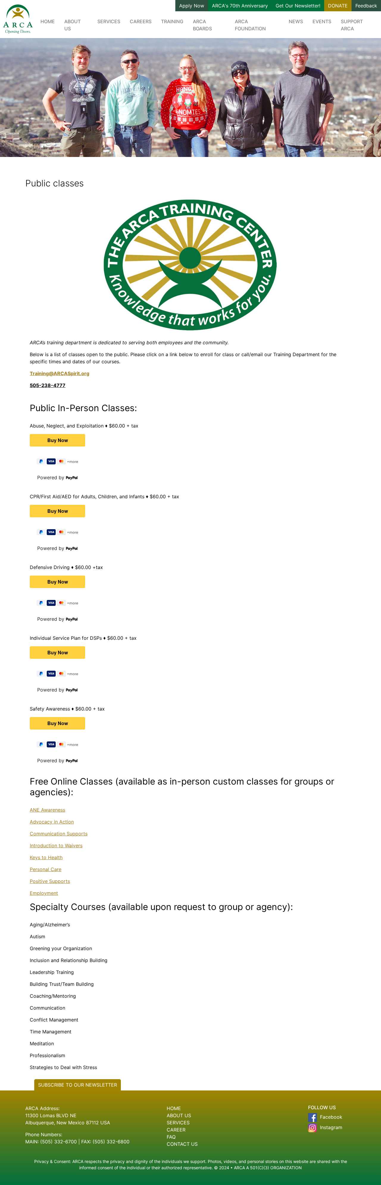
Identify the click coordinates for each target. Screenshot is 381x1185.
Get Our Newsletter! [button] (298, 6)
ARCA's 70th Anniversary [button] (240, 6)
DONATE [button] (338, 6)
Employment (44, 893)
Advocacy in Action (52, 822)
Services (108, 21)
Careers (141, 21)
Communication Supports (59, 834)
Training (172, 21)
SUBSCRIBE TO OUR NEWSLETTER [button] (77, 1085)
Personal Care (45, 869)
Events (322, 21)
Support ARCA (352, 25)
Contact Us (182, 1144)
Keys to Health (46, 857)
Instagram (331, 1127)
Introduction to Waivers (56, 845)
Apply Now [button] (191, 6)
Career (176, 1130)
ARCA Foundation (250, 25)
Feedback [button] (366, 6)
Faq (171, 1137)
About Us (72, 25)
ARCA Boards (202, 25)
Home (47, 21)
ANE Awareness (47, 810)
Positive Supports (50, 881)
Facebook (331, 1117)
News (296, 21)
